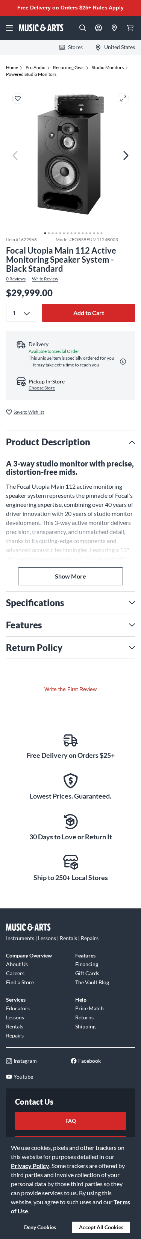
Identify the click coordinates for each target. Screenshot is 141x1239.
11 (81, 231)
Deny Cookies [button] (40, 1227)
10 (77, 231)
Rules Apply (108, 8)
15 (96, 231)
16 (100, 231)
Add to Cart (88, 312)
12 (84, 231)
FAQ (70, 1120)
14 (92, 231)
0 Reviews (16, 279)
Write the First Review (70, 689)
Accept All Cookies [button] (101, 1227)
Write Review (45, 279)
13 (88, 231)
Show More (70, 576)
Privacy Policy (30, 1165)
